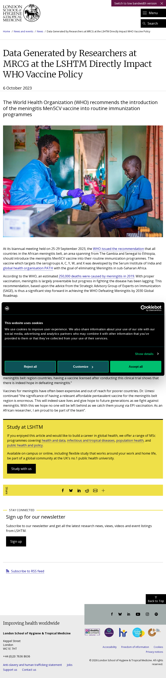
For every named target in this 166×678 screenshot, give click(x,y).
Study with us (21, 468)
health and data (53, 440)
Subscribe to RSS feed (27, 571)
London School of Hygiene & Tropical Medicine (23, 13)
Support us (10, 670)
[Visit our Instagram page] (147, 614)
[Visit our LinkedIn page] (128, 614)
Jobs (69, 665)
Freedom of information (135, 647)
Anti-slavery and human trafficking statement (32, 665)
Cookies (158, 647)
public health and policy (25, 445)
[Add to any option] (103, 490)
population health (130, 440)
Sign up (16, 541)
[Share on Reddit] (87, 490)
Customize (80, 366)
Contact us (29, 670)
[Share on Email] (95, 490)
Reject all (30, 366)
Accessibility (110, 647)
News (40, 31)
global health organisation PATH (28, 268)
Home (6, 31)
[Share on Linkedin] (79, 490)
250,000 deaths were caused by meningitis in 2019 (96, 276)
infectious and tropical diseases (91, 440)
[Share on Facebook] (63, 490)
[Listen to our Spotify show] (156, 614)
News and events (23, 31)
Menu (153, 13)
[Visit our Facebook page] (112, 614)
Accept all (136, 366)
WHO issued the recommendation (118, 248)
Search (153, 23)
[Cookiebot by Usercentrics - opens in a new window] (143, 308)
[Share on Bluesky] (71, 490)
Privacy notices (154, 652)
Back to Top (156, 601)
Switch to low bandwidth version (135, 3)
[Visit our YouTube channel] (138, 614)
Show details (144, 354)
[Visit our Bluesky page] (120, 614)
